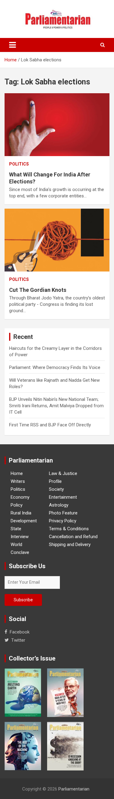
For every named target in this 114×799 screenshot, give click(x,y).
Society (56, 489)
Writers (18, 481)
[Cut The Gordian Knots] (57, 240)
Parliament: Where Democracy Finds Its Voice (54, 367)
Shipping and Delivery (70, 544)
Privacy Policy (62, 521)
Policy (16, 505)
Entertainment (63, 497)
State (16, 528)
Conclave (20, 552)
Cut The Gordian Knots (37, 290)
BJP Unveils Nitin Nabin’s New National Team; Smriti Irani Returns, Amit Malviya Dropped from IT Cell (56, 406)
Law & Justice (63, 473)
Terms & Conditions (69, 528)
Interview (20, 536)
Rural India (21, 513)
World (16, 544)
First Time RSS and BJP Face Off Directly (50, 425)
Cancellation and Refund (73, 536)
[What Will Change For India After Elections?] (57, 124)
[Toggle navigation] (12, 45)
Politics (19, 164)
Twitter (18, 640)
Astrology (58, 505)
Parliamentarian (73, 789)
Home (17, 473)
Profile (55, 481)
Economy (20, 497)
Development (24, 521)
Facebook (19, 632)
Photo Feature (63, 513)
